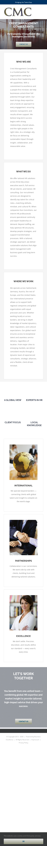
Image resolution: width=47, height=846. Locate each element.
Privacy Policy (23, 743)
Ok (23, 841)
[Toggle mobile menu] (42, 10)
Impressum (35, 740)
